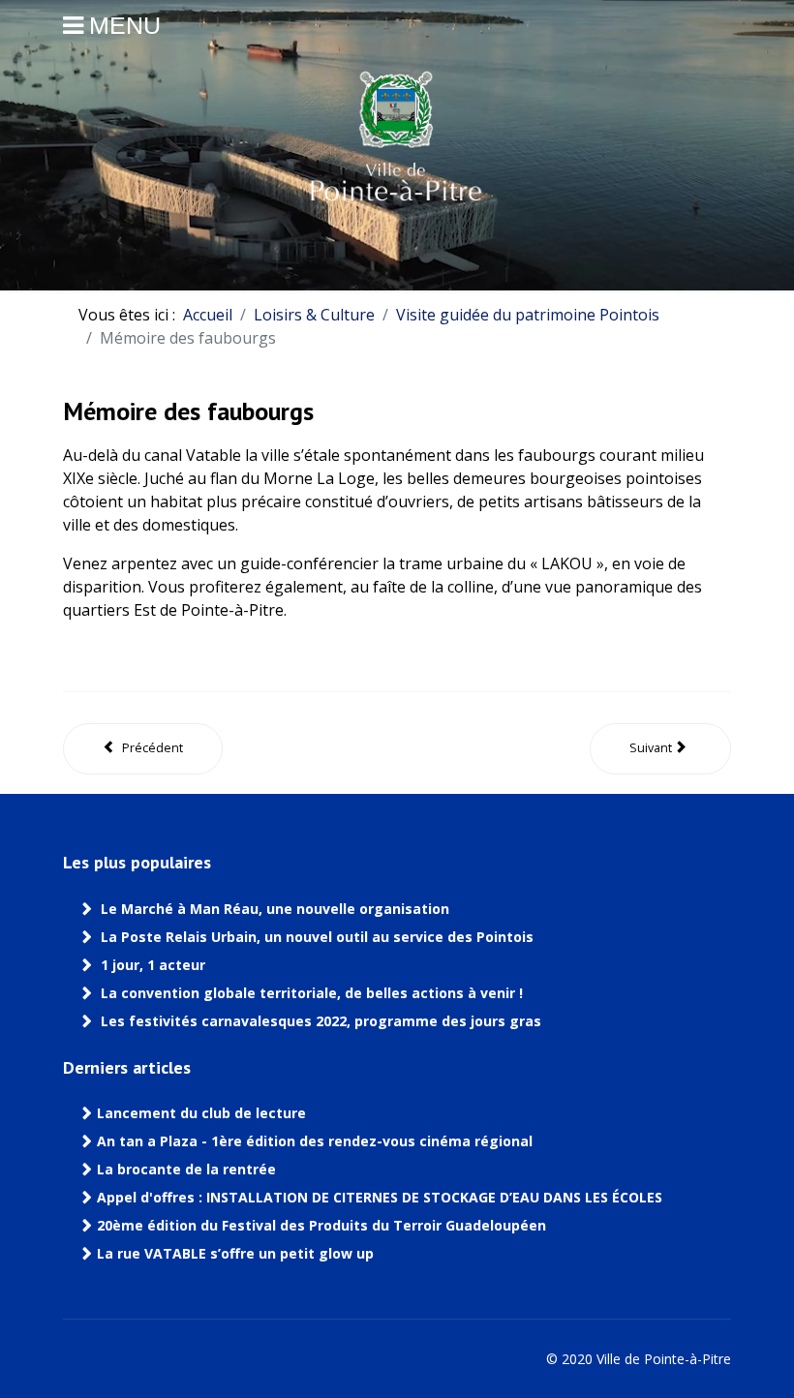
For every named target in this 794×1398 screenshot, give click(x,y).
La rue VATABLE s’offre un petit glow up (237, 1254)
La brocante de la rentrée (186, 1169)
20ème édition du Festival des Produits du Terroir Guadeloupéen (323, 1225)
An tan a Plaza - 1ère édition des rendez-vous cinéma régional (315, 1141)
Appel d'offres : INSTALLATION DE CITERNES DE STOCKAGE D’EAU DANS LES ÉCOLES (379, 1197)
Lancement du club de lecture (201, 1113)
